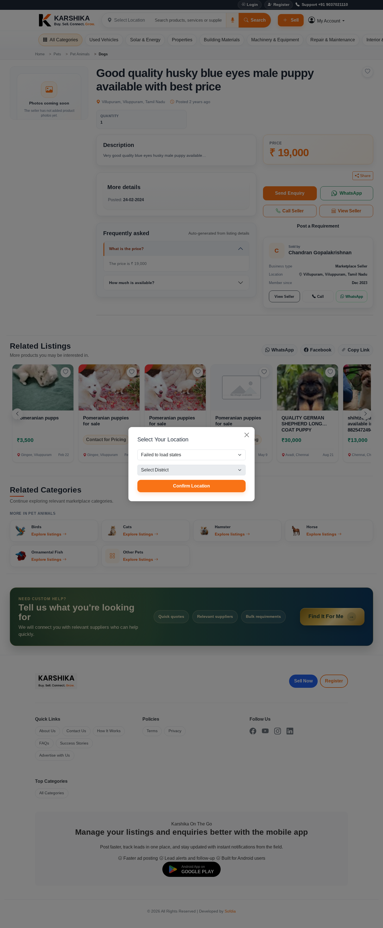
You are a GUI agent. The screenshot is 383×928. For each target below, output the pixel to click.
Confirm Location (191, 486)
